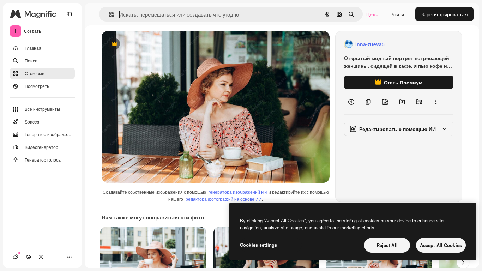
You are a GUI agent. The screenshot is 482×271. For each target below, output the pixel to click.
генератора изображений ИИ (238, 192)
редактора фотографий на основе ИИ (224, 199)
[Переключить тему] (41, 257)
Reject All (387, 245)
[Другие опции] (436, 102)
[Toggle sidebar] (69, 14)
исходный (149, 44)
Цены (373, 14)
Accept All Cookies (441, 245)
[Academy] (28, 257)
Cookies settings (258, 244)
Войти (397, 14)
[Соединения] (15, 257)
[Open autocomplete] (109, 14)
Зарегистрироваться (444, 14)
